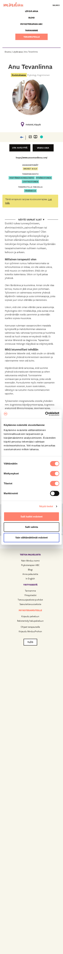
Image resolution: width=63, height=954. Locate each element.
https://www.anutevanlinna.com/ (31, 157)
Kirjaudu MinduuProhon (30, 631)
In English (30, 578)
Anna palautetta (30, 574)
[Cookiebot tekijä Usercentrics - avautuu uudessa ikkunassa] (45, 414)
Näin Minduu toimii (30, 560)
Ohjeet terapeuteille (30, 626)
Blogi (31, 17)
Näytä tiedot (46, 506)
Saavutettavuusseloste (30, 604)
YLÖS (30, 642)
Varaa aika (43, 147)
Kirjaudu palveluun (30, 616)
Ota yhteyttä (19, 147)
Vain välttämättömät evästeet (31, 537)
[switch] (54, 473)
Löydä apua (31, 11)
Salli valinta (31, 527)
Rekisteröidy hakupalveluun (30, 620)
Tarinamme (31, 30)
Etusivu (8, 51)
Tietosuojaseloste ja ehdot (30, 599)
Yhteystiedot (30, 595)
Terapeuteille (31, 36)
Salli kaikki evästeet (31, 516)
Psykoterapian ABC (31, 24)
